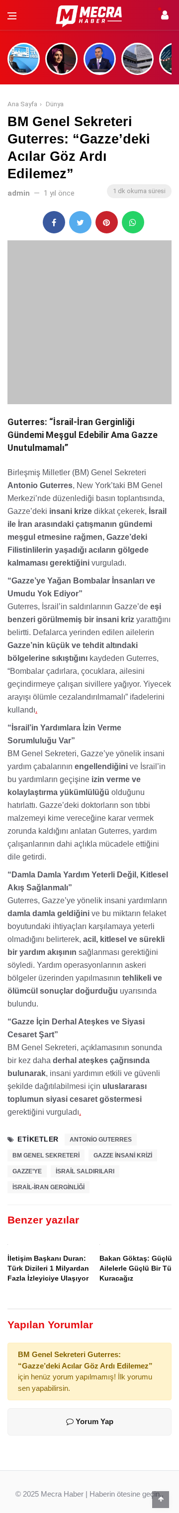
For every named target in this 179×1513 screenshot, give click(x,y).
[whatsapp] (133, 222)
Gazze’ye (27, 1171)
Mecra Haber (62, 1494)
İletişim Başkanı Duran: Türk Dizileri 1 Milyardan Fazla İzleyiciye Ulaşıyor (48, 1268)
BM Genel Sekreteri (46, 1155)
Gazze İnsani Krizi (122, 1155)
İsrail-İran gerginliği (48, 1187)
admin (18, 193)
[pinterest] (106, 222)
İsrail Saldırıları (85, 1171)
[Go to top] (160, 1499)
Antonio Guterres (101, 1139)
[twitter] (80, 222)
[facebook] (54, 222)
